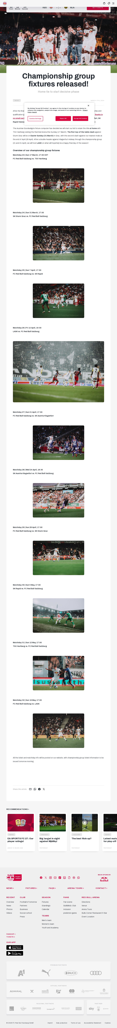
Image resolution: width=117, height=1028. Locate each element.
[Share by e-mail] (30, 789)
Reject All (63, 118)
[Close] (88, 105)
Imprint (34, 112)
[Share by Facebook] (39, 789)
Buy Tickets (98, 7)
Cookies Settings (35, 118)
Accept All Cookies (80, 118)
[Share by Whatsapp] (35, 789)
